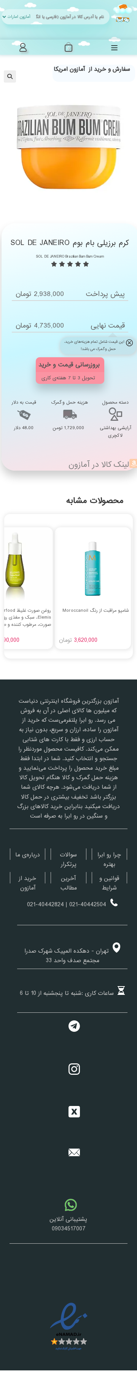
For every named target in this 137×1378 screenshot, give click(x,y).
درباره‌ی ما (27, 854)
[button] (10, 76)
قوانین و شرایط (109, 883)
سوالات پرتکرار (68, 859)
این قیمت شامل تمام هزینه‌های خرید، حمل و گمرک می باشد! (94, 345)
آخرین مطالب (69, 883)
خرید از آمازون (27, 883)
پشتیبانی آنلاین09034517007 (68, 1224)
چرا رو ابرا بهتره (109, 859)
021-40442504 (87, 904)
